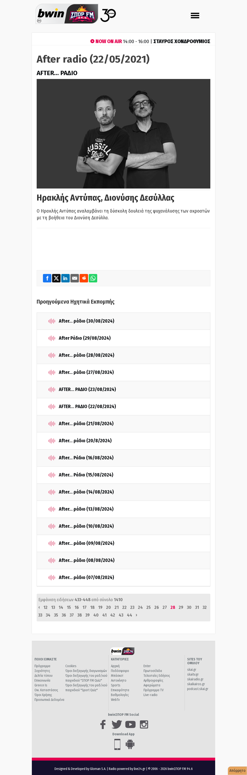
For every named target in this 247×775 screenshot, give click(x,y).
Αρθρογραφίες (153, 680)
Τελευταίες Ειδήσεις (157, 676)
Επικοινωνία (42, 680)
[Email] (75, 278)
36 (64, 615)
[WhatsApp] (93, 278)
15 (69, 607)
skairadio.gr (195, 679)
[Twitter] (56, 278)
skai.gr (191, 670)
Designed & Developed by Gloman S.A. (80, 769)
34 (48, 615)
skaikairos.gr (196, 684)
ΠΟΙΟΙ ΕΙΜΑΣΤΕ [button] (45, 659)
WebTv (115, 700)
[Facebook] (47, 278)
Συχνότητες (42, 671)
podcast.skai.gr (197, 689)
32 (205, 607)
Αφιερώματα (152, 685)
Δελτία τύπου (43, 676)
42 (112, 615)
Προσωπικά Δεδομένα (49, 700)
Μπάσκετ (117, 676)
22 (124, 607)
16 (77, 607)
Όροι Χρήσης (43, 695)
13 (53, 607)
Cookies (70, 666)
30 (189, 607)
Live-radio (151, 695)
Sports (115, 685)
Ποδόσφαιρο (120, 671)
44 (129, 615)
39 (87, 615)
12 (45, 607)
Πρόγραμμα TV (154, 690)
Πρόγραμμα (42, 666)
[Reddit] (84, 278)
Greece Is (40, 685)
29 (181, 607)
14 (61, 607)
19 (100, 607)
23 (132, 607)
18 (92, 607)
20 (108, 607)
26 (156, 607)
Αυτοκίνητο (118, 680)
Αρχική (115, 666)
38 (79, 615)
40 (96, 615)
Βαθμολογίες (120, 695)
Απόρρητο (237, 770)
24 (140, 607)
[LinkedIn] (65, 278)
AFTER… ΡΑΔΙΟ (57, 73)
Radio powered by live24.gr (127, 769)
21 (117, 607)
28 (173, 607)
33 (40, 615)
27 (165, 607)
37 (72, 615)
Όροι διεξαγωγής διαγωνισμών (86, 671)
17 (84, 607)
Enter (147, 666)
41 (104, 615)
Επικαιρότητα (120, 690)
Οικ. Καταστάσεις (46, 690)
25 (148, 607)
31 (197, 607)
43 (121, 615)
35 (56, 615)
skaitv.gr (193, 674)
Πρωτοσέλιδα (153, 671)
